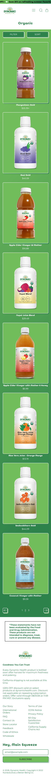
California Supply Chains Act (37, 728)
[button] (41, 10)
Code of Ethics (10, 732)
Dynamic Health (18, 770)
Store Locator (10, 724)
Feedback (8, 728)
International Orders (9, 711)
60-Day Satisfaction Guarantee (34, 720)
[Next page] (46, 610)
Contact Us (8, 720)
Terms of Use (35, 706)
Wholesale (8, 736)
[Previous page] (5, 610)
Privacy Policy (35, 714)
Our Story (8, 706)
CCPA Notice (35, 710)
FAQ (5, 716)
